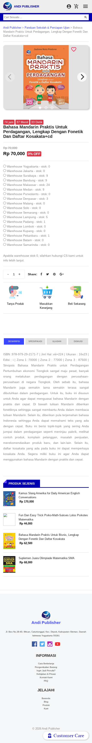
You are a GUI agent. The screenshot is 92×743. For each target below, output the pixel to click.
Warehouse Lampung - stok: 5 (27, 217)
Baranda (46, 698)
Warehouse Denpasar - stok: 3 (27, 198)
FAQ (46, 681)
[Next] (82, 77)
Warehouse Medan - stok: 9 (25, 189)
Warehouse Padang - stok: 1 (26, 221)
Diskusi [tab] (78, 341)
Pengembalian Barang (46, 667)
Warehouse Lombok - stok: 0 (26, 226)
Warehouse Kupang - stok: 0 (26, 231)
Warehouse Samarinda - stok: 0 (28, 244)
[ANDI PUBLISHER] (7, 6)
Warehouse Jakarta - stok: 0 (26, 171)
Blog (46, 702)
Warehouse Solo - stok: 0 (24, 208)
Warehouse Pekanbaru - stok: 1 (28, 235)
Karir (46, 708)
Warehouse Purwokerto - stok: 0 (28, 194)
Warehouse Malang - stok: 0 (26, 203)
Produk (46, 705)
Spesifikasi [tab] (35, 341)
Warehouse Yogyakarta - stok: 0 (28, 166)
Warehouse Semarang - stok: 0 (28, 212)
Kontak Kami (46, 677)
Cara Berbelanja (46, 663)
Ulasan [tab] (56, 341)
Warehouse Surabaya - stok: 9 (27, 175)
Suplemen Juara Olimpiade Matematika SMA (46, 558)
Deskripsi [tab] (14, 341)
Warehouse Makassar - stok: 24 (28, 184)
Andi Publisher (12, 27)
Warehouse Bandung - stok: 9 (27, 180)
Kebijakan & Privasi (46, 674)
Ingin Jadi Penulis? (46, 670)
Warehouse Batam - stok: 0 (25, 240)
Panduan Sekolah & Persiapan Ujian (47, 27)
